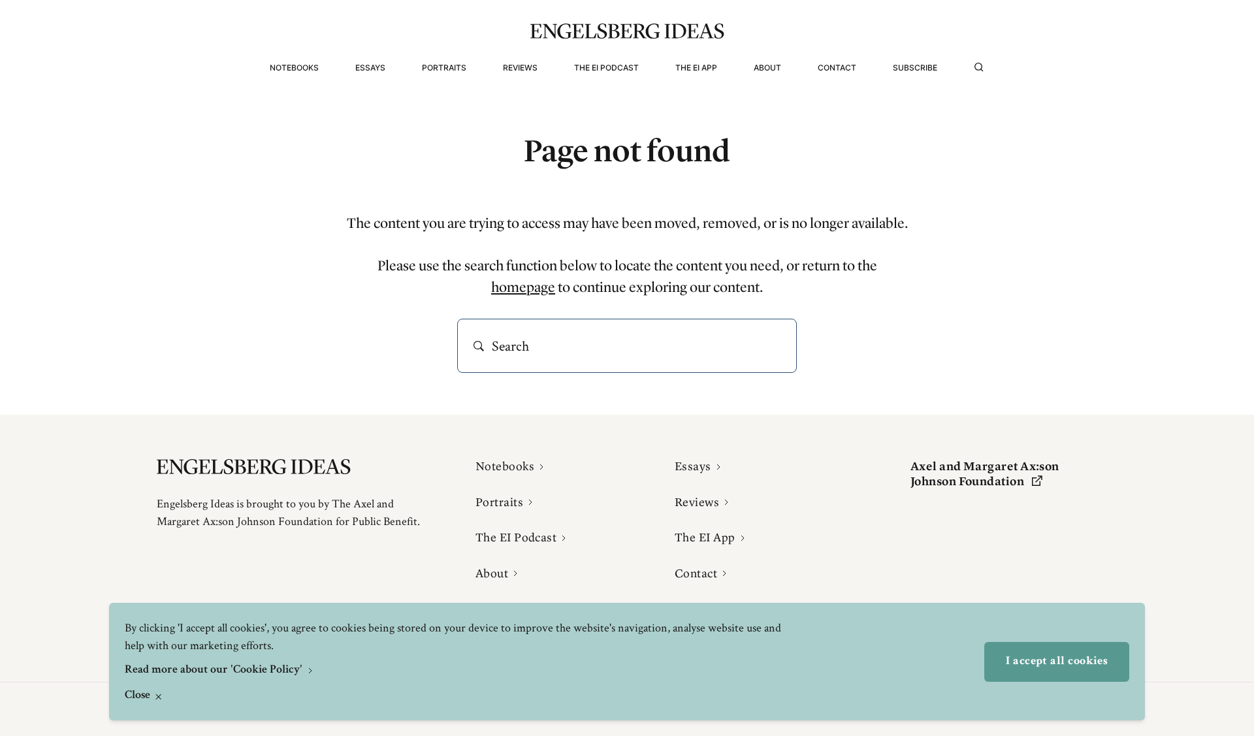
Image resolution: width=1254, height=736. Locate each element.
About (767, 67)
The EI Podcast (606, 67)
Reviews (520, 67)
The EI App (696, 67)
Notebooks (294, 67)
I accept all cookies (1057, 661)
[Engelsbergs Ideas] (627, 31)
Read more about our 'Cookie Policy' (215, 670)
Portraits (444, 67)
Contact (837, 67)
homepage (523, 287)
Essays (370, 67)
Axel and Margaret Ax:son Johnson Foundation (984, 473)
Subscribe (915, 67)
